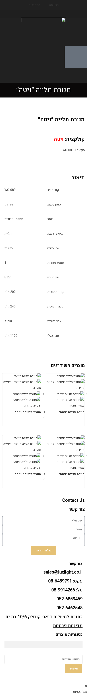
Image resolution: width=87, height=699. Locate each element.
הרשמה (54, 5)
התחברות (34, 5)
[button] (43, 14)
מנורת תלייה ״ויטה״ (72, 412)
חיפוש (73, 669)
